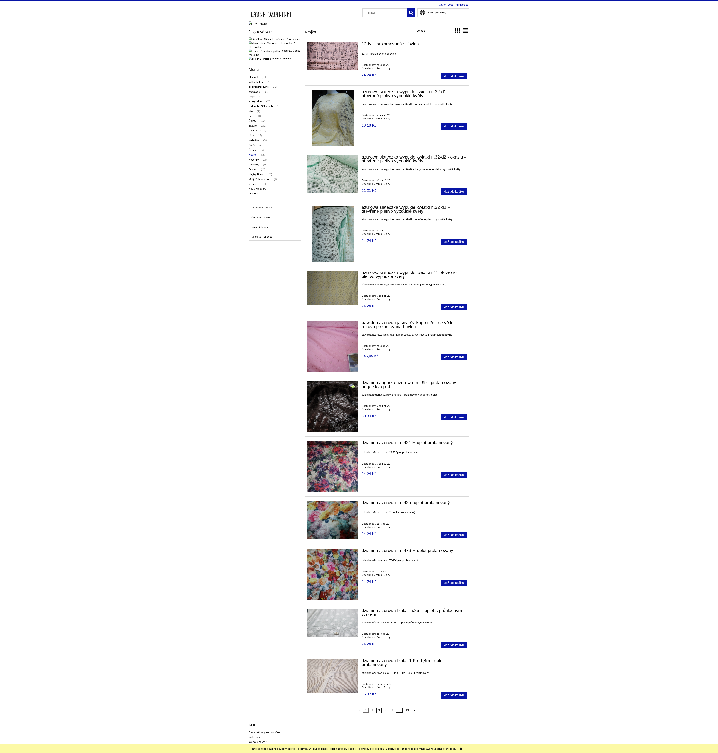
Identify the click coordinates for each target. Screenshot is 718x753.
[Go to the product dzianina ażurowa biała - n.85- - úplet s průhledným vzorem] (332, 623)
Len (251, 115)
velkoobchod (256, 81)
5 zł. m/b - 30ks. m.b (261, 106)
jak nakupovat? (258, 741)
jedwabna (254, 91)
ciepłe (252, 96)
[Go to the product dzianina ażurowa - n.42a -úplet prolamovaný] (332, 520)
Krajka (252, 154)
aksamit (253, 77)
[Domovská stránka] (271, 13)
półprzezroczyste (259, 86)
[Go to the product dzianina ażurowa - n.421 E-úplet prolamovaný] (332, 466)
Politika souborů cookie (342, 748)
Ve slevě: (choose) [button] (262, 236)
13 (407, 710)
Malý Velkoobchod (259, 179)
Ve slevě (254, 193)
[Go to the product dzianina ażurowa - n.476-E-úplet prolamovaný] (332, 574)
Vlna (251, 135)
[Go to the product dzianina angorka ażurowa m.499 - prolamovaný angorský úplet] (332, 406)
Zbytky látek (256, 174)
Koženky (254, 159)
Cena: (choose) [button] (260, 217)
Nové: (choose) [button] (260, 226)
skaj (251, 111)
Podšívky (254, 164)
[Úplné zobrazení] (465, 31)
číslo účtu (254, 736)
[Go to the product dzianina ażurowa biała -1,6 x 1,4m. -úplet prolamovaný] (332, 676)
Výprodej (254, 183)
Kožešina (254, 140)
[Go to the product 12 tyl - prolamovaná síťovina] (332, 56)
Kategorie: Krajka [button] (261, 207)
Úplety (252, 120)
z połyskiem (256, 101)
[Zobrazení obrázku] (457, 31)
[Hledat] (411, 12)
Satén (252, 145)
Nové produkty (257, 188)
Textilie (253, 125)
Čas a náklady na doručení (264, 732)
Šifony (252, 149)
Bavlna (253, 130)
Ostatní (253, 169)
